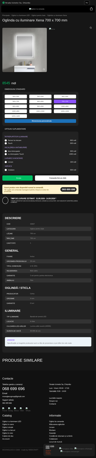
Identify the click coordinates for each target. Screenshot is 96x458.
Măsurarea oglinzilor (57, 424)
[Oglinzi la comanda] (36, 9)
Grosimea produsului (16, 261)
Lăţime (10, 234)
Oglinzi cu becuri (8, 430)
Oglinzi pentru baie (38, 15)
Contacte (52, 404)
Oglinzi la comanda (56, 421)
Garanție (52, 433)
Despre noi (53, 401)
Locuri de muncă (55, 442)
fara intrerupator (14, 151)
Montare (52, 430)
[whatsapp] (83, 448)
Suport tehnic (8, 400)
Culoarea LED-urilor (16, 326)
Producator (12, 294)
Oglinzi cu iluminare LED (20, 15)
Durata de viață (14, 331)
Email (4, 393)
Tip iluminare (13, 317)
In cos (18, 178)
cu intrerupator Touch (16, 154)
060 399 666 (7, 403)
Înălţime (10, 238)
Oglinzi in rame (8, 424)
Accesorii (5, 439)
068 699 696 (68, 189)
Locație (10, 321)
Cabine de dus (7, 436)
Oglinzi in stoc (7, 433)
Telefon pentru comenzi (12, 384)
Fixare (10, 256)
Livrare (10, 162)
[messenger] (70, 451)
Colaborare (53, 439)
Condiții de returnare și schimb (60, 436)
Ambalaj (10, 280)
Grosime (10, 298)
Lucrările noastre (55, 398)
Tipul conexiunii (14, 266)
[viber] (66, 448)
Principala (6, 15)
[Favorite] (88, 9)
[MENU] (5, 9)
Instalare (11, 170)
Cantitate (11, 243)
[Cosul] (91, 9)
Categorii (11, 229)
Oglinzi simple (7, 427)
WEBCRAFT (33, 450)
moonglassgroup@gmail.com (13, 396)
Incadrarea (12, 271)
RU (87, 3)
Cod (8, 224)
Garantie (11, 276)
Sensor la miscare (14, 140)
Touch (10, 143)
